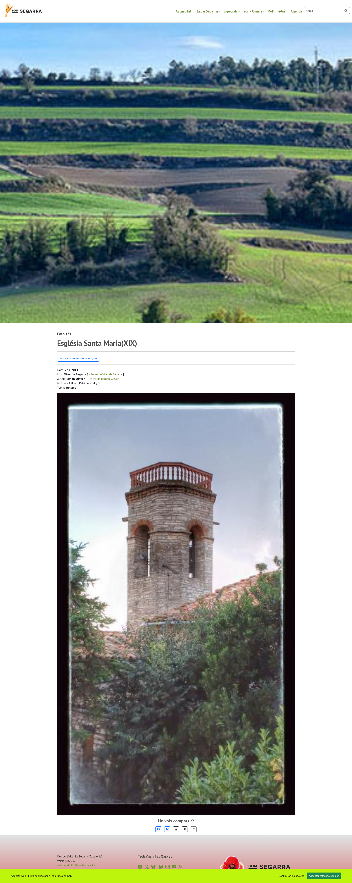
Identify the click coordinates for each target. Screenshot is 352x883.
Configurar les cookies (291, 875)
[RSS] (181, 867)
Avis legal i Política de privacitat (77, 865)
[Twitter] (185, 829)
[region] (176, 876)
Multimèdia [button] (276, 11)
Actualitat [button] (183, 11)
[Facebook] (158, 829)
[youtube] (174, 867)
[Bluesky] (167, 829)
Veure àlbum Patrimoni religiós (78, 358)
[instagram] (167, 867)
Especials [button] (230, 11)
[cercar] (346, 10)
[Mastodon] (176, 829)
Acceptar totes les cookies (324, 875)
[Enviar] (194, 829)
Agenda (296, 11)
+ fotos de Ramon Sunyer (102, 379)
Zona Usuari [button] (252, 11)
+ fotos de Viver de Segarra (105, 374)
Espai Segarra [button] (207, 11)
